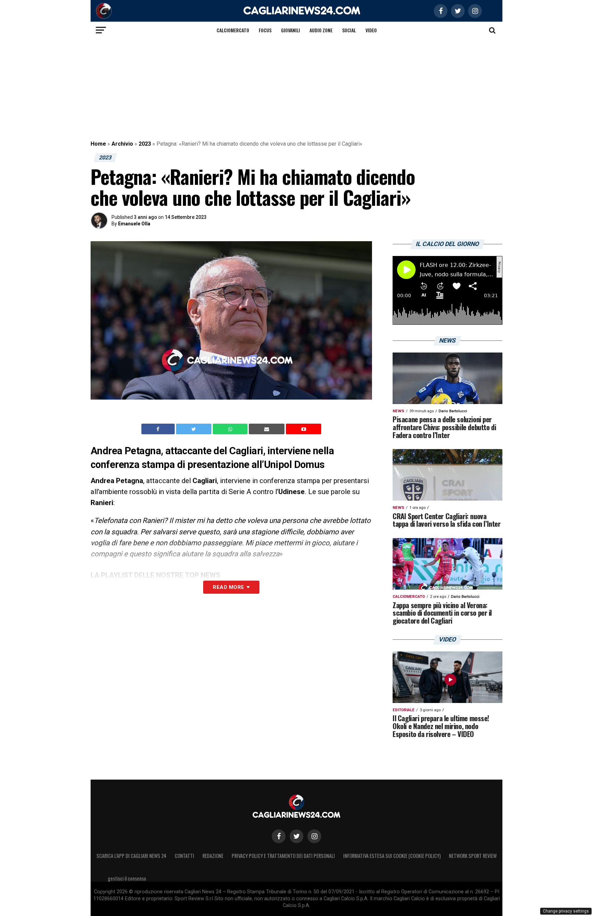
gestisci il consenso (127, 878)
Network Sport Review (473, 855)
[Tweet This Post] (194, 429)
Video (371, 30)
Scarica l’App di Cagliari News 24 (131, 855)
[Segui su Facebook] (279, 836)
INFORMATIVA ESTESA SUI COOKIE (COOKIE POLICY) (392, 855)
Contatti (184, 855)
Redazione (212, 855)
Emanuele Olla (134, 223)
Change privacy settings (566, 911)
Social (349, 30)
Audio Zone (321, 30)
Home (98, 144)
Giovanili (290, 30)
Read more (228, 587)
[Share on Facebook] (158, 429)
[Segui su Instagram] (314, 836)
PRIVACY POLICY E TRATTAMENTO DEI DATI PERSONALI (283, 855)
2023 (145, 144)
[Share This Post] (231, 429)
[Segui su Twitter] (296, 836)
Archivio (122, 144)
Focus (265, 30)
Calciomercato (233, 30)
